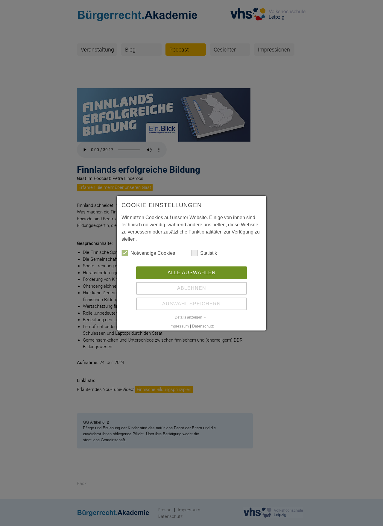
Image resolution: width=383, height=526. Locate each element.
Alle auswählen (192, 272)
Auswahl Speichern (191, 303)
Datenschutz (203, 326)
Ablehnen (191, 288)
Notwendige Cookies (152, 253)
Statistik (208, 253)
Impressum (179, 326)
